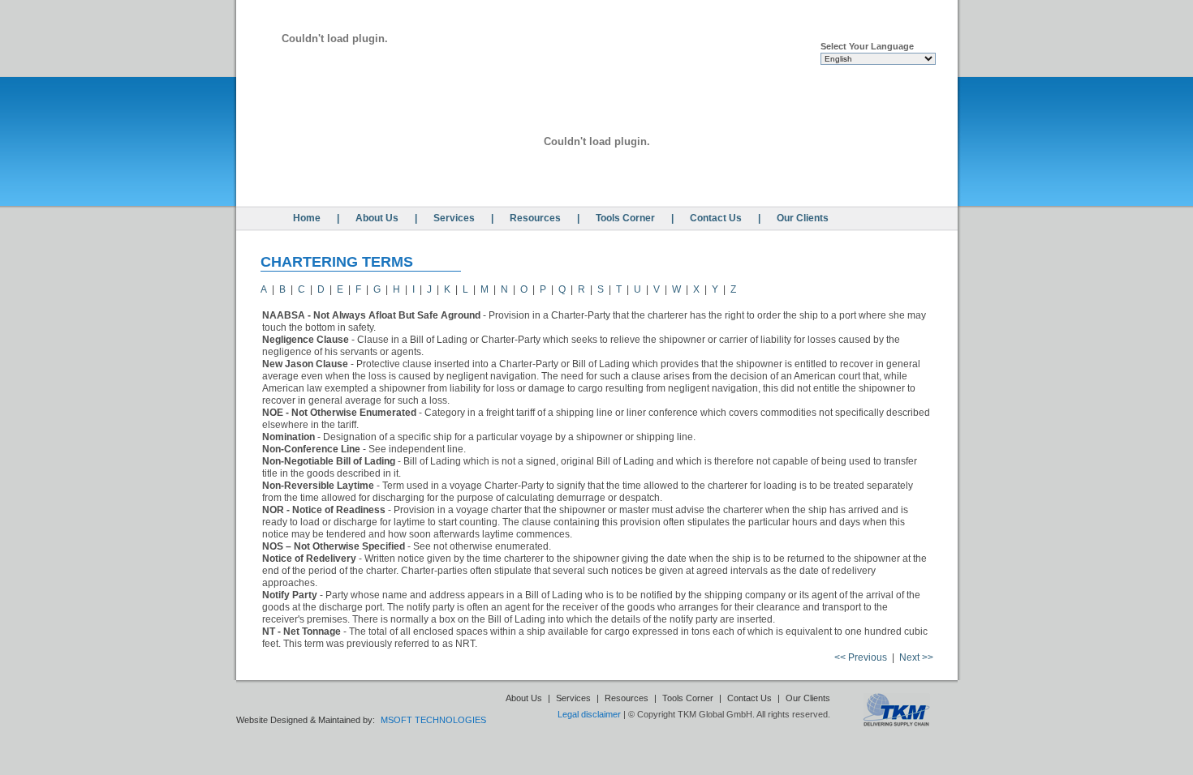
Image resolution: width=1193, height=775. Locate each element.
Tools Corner (625, 218)
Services (454, 218)
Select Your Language (867, 46)
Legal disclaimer (589, 714)
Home (307, 218)
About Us (376, 218)
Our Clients (803, 218)
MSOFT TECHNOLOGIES (433, 720)
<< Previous (860, 657)
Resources (535, 218)
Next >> (916, 657)
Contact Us (716, 218)
